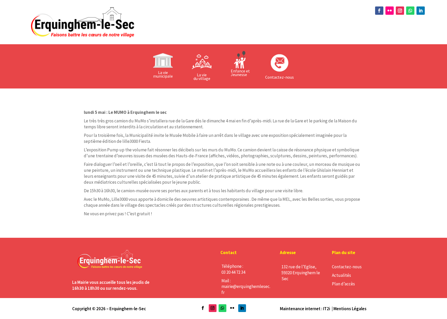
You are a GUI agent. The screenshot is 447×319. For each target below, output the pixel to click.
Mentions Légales (350, 308)
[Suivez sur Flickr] (389, 10)
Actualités (341, 275)
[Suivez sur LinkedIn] (420, 10)
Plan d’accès (343, 284)
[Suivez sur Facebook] (379, 10)
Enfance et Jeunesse (240, 72)
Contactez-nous (347, 267)
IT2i (326, 308)
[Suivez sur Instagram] (400, 10)
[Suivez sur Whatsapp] (410, 10)
